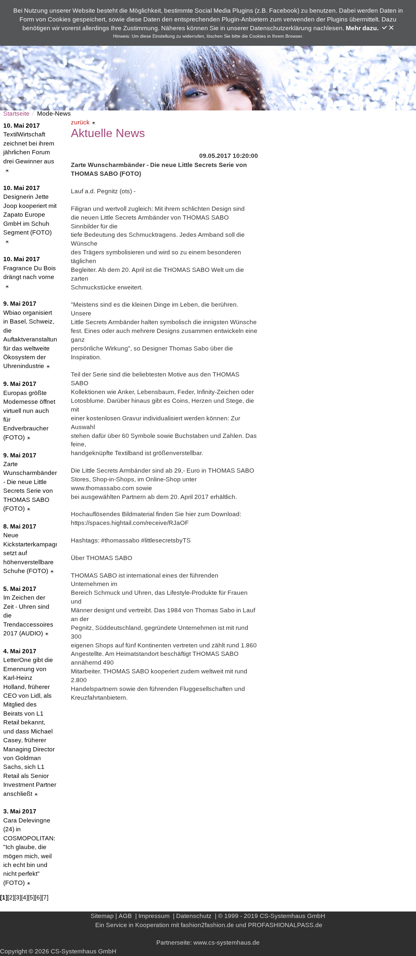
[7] (45, 897)
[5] (31, 897)
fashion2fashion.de (207, 925)
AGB (125, 915)
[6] (38, 897)
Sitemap (102, 915)
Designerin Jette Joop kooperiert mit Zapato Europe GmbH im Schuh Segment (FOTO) (30, 210)
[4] (24, 897)
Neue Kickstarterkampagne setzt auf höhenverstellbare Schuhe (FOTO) (30, 548)
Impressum (154, 915)
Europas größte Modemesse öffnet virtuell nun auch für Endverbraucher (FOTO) (29, 410)
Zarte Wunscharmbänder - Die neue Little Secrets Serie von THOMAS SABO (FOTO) (30, 482)
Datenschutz (194, 915)
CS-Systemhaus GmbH (292, 915)
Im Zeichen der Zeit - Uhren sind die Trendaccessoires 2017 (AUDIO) (28, 611)
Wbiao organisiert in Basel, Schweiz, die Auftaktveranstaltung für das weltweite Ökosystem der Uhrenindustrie (30, 334)
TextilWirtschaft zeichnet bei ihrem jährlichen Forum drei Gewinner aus (28, 143)
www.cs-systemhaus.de (226, 942)
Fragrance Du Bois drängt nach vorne (29, 268)
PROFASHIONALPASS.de (285, 925)
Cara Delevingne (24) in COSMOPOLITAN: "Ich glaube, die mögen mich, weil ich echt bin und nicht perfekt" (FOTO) (29, 847)
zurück (80, 122)
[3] (17, 897)
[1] (3, 897)
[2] (10, 897)
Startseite (16, 113)
